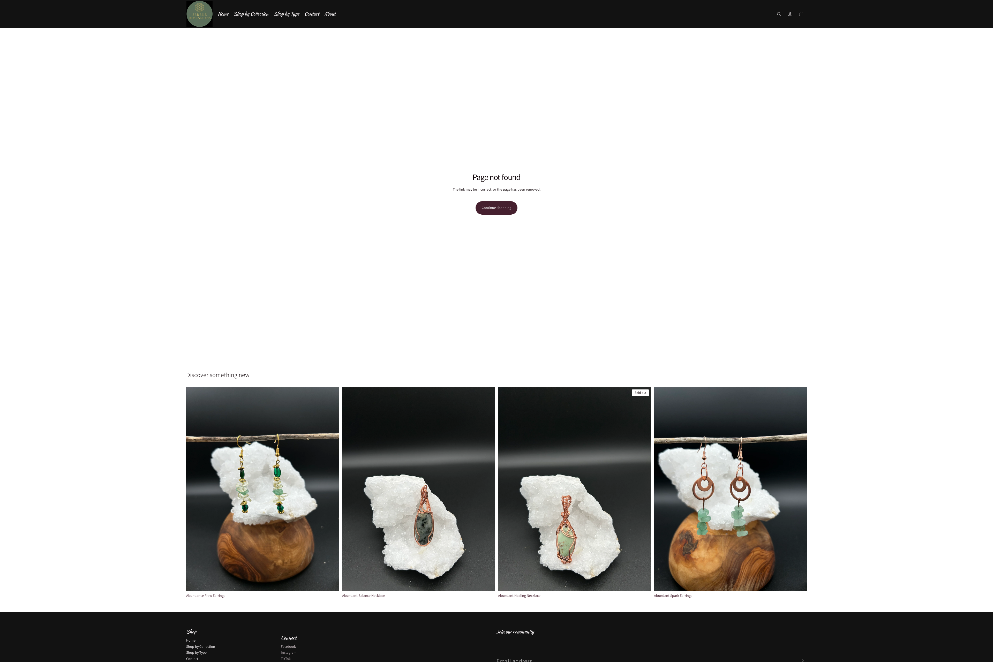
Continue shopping (496, 207)
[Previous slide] (194, 489)
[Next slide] (331, 489)
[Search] (779, 14)
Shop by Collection (200, 646)
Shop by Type (196, 652)
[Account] (789, 14)
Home (190, 640)
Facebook (288, 646)
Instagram (289, 652)
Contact (192, 658)
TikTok (286, 658)
